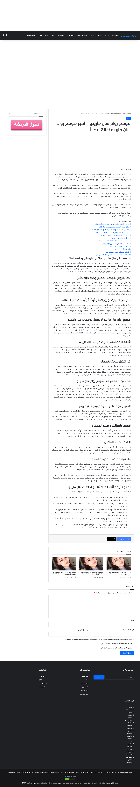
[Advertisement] (70, 15)
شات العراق (130, 717)
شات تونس (130, 728)
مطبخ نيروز (70, 35)
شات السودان (130, 746)
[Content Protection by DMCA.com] (70, 779)
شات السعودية (129, 720)
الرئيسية (115, 35)
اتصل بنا (94, 783)
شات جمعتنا (84, 683)
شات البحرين (130, 733)
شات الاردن (131, 707)
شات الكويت (130, 736)
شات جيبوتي (130, 754)
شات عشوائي (84, 690)
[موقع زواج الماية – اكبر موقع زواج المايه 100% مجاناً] (91, 563)
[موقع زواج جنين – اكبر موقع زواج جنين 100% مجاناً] (119, 563)
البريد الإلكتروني (128, 630)
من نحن (29, 783)
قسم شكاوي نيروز (112, 783)
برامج (92, 35)
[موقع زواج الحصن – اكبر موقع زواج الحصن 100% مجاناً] (64, 563)
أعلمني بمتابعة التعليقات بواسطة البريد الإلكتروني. (116, 643)
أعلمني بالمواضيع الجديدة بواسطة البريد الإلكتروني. (116, 648)
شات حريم (85, 679)
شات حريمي (84, 676)
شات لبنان (131, 715)
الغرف (107, 35)
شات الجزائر (131, 723)
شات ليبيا (131, 741)
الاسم (132, 620)
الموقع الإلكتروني (83, 630)
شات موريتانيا (130, 757)
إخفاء (121, 221)
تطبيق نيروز (101, 783)
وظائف (40, 35)
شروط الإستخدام (56, 783)
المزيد (62, 35)
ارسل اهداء (87, 783)
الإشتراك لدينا (79, 783)
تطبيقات (99, 35)
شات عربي (85, 687)
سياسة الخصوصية (68, 783)
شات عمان (131, 738)
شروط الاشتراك (45, 783)
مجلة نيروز (36, 783)
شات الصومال (130, 749)
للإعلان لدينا (31, 35)
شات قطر (131, 731)
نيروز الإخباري (82, 35)
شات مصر (131, 760)
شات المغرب (130, 725)
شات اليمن (131, 744)
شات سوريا (131, 712)
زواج (121, 113)
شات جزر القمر (130, 752)
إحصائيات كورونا (50, 35)
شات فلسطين (130, 710)
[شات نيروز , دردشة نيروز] (129, 35)
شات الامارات (130, 762)
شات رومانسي (84, 694)
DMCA (24, 783)
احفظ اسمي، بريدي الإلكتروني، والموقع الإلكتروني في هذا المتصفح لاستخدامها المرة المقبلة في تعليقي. (98, 639)
